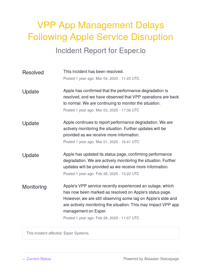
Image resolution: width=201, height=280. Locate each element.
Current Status (36, 258)
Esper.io (132, 50)
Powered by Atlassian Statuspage (151, 258)
